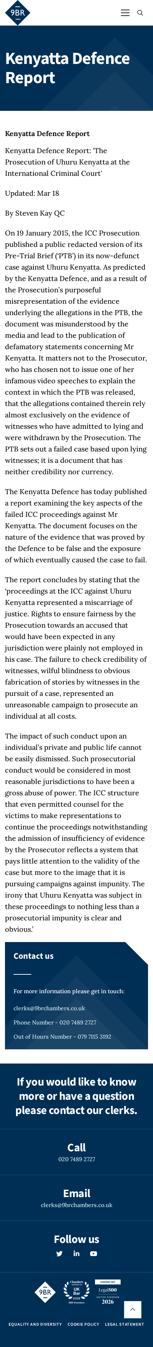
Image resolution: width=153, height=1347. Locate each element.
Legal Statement (124, 1324)
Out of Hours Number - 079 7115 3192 (62, 1036)
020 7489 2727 (76, 1159)
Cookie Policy (83, 1324)
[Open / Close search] (140, 13)
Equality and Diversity (35, 1324)
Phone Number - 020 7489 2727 (55, 1022)
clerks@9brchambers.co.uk (49, 1008)
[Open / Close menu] (125, 13)
